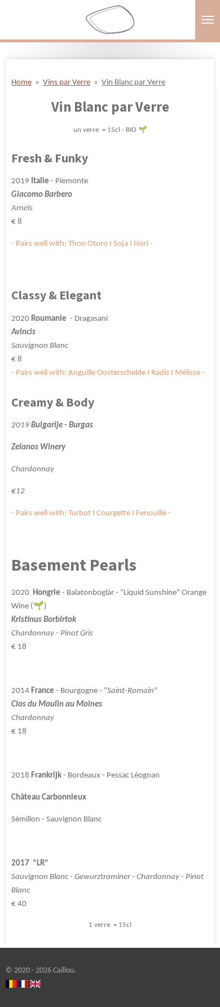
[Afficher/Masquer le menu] (207, 19)
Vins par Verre (66, 82)
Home (21, 82)
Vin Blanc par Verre (133, 82)
